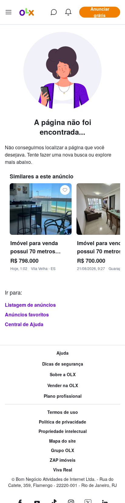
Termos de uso (62, 412)
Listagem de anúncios (30, 304)
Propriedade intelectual (63, 431)
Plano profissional (63, 396)
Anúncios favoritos (27, 314)
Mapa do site (62, 441)
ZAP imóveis (63, 460)
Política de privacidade (62, 422)
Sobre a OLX (63, 374)
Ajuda (62, 353)
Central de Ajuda (24, 324)
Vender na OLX (62, 385)
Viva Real (62, 470)
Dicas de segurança (62, 364)
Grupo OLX (62, 450)
